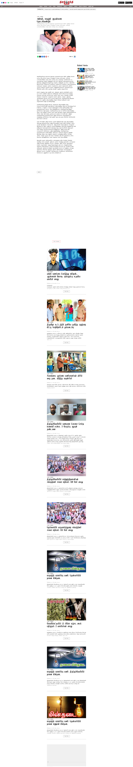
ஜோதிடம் (65, 6)
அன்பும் (39, 172)
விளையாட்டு (59, 6)
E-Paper (11, 2)
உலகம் (50, 6)
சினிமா (54, 6)
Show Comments (56, 241)
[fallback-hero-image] (81, 70)
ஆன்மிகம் (71, 6)
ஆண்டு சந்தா (90, 6)
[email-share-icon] (46, 57)
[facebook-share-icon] (42, 57)
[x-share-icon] (40, 57)
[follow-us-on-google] (74, 56)
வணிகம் (75, 6)
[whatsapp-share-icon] (38, 57)
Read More (66, 291)
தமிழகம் (40, 6)
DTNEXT (16, 2)
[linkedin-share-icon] (44, 57)
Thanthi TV (21, 2)
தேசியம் (45, 6)
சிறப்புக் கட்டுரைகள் (83, 6)
